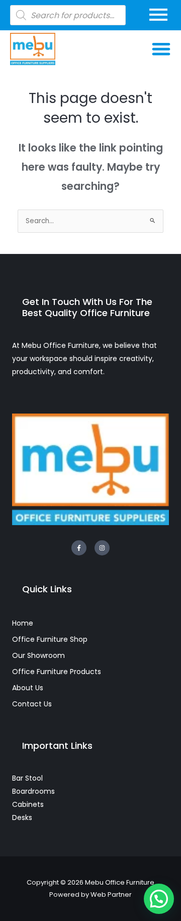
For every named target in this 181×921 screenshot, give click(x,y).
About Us (27, 688)
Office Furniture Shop (49, 639)
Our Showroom (38, 655)
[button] (161, 49)
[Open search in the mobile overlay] (68, 15)
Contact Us (32, 704)
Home (22, 623)
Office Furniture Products (56, 672)
